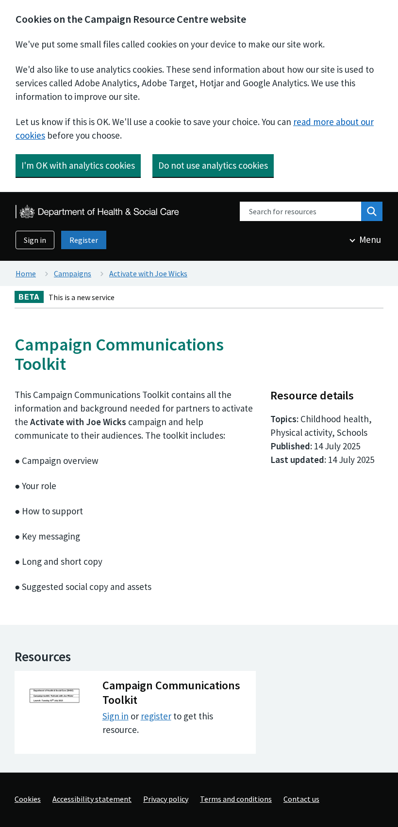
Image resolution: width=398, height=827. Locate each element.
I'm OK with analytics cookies (78, 165)
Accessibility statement (92, 799)
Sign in (35, 240)
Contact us (301, 799)
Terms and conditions (236, 799)
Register (83, 240)
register (156, 716)
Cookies (28, 799)
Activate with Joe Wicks (148, 273)
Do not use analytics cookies (213, 165)
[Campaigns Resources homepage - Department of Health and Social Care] (98, 212)
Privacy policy (165, 799)
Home (26, 273)
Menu (370, 239)
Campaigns (72, 273)
